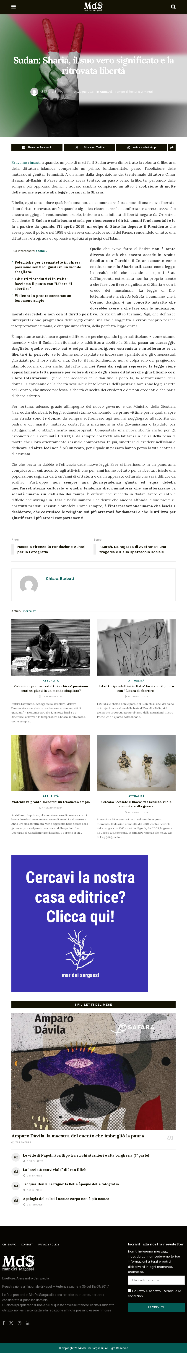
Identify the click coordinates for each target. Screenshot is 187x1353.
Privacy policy (48, 1244)
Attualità (106, 91)
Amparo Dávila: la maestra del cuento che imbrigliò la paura (77, 1136)
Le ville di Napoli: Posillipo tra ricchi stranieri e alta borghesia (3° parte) (86, 1155)
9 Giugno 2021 (84, 91)
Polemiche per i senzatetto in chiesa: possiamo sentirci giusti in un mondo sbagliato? (48, 267)
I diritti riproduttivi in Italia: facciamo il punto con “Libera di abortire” (43, 284)
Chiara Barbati (54, 91)
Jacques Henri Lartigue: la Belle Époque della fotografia (71, 1184)
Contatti (27, 1244)
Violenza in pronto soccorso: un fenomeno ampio (51, 802)
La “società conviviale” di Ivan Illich (55, 1170)
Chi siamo (9, 1244)
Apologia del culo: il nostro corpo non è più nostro (66, 1199)
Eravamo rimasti (26, 162)
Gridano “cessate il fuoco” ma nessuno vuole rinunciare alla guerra (136, 804)
